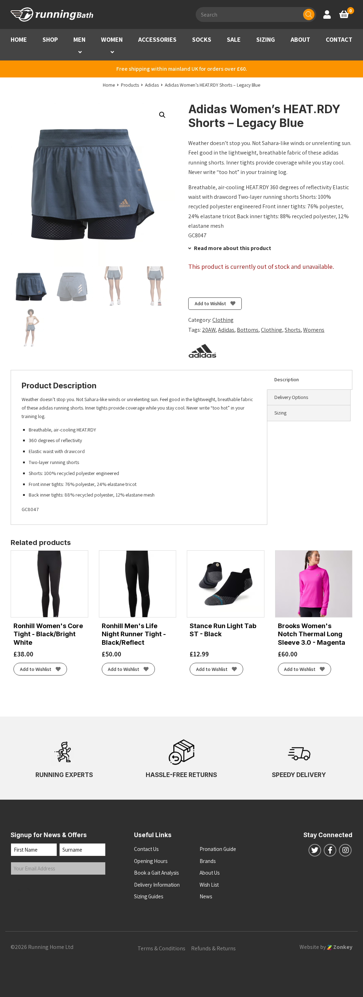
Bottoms (247, 330)
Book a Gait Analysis (156, 872)
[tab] (309, 380)
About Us (209, 872)
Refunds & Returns (213, 948)
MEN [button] (79, 39)
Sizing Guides (148, 896)
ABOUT (300, 39)
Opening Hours (150, 861)
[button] (80, 52)
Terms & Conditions (161, 948)
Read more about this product (232, 248)
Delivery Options (291, 397)
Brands (208, 861)
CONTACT (339, 39)
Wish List (209, 884)
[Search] (308, 14)
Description (286, 379)
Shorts (293, 330)
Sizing (280, 413)
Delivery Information (157, 884)
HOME (19, 39)
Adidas (226, 330)
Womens (313, 330)
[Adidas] (202, 350)
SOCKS (201, 39)
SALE (234, 39)
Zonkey (342, 947)
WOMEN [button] (112, 39)
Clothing (223, 320)
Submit (25, 889)
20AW (209, 330)
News (206, 896)
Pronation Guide (218, 849)
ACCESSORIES (157, 39)
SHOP (50, 39)
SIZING (265, 39)
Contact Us (146, 849)
